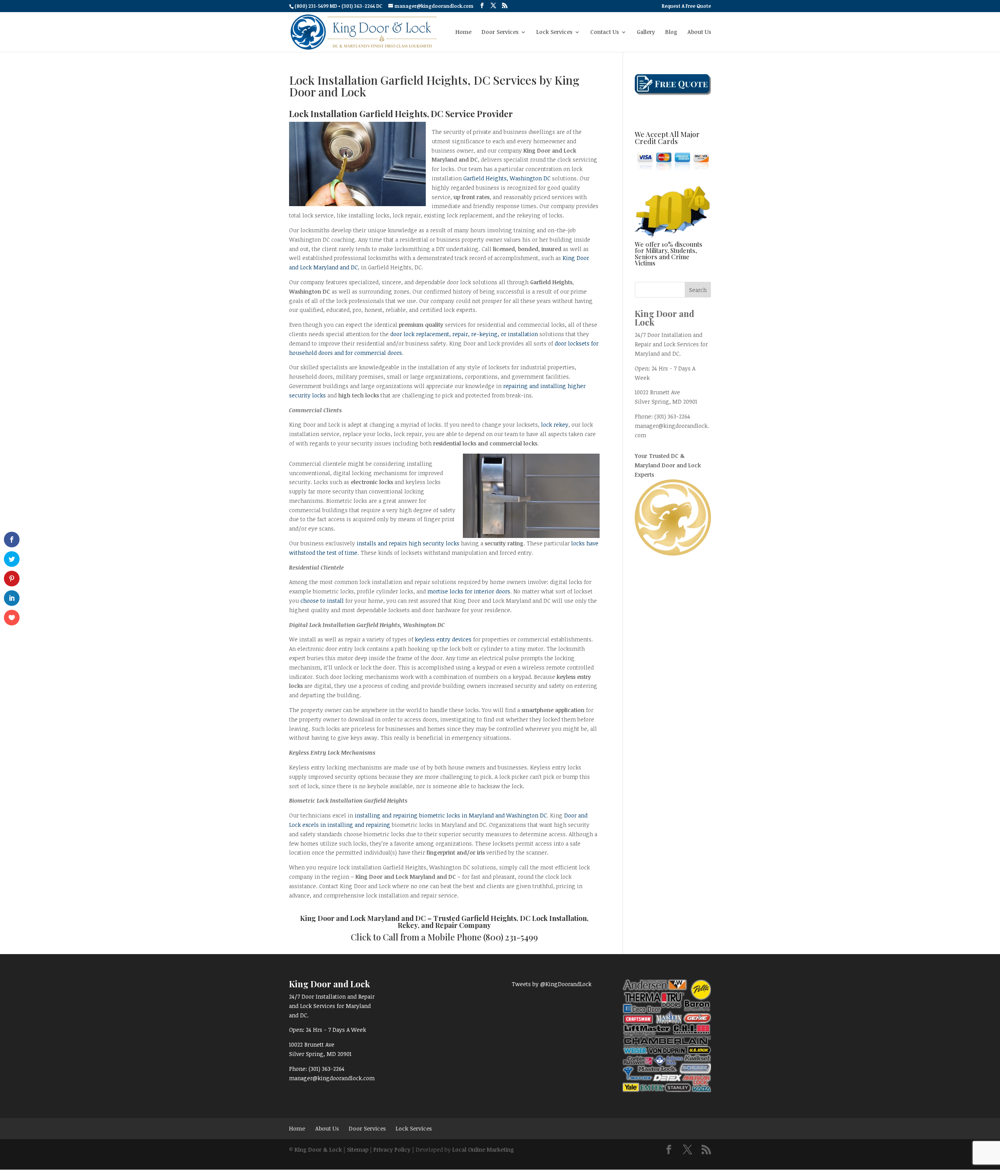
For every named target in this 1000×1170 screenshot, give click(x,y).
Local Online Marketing (483, 1149)
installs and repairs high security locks (408, 543)
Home (463, 32)
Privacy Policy (392, 1149)
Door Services (500, 32)
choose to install (322, 600)
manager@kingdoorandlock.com (332, 1078)
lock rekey (554, 424)
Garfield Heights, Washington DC (506, 178)
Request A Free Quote (686, 6)
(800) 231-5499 (510, 937)
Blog (671, 32)
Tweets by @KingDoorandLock (551, 984)
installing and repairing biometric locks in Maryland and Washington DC (451, 815)
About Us (699, 32)
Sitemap (357, 1149)
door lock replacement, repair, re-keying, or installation (464, 334)
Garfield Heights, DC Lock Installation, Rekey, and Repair (493, 922)
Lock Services (554, 32)
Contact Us (604, 32)
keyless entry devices (443, 639)
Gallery (646, 32)
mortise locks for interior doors (468, 591)
